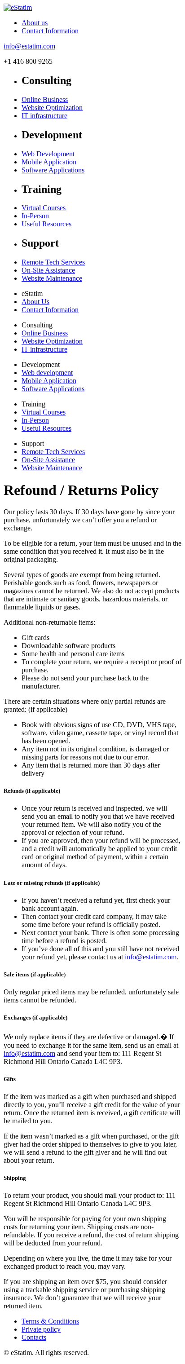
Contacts (34, 1337)
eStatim (32, 293)
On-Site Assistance (48, 270)
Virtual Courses (44, 208)
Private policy (41, 1329)
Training (33, 404)
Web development (47, 372)
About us (35, 22)
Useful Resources (46, 224)
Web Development (48, 154)
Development (41, 364)
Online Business (45, 99)
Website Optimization (52, 107)
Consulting (37, 325)
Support (33, 443)
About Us (35, 301)
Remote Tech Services (53, 262)
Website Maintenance (52, 278)
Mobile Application (49, 162)
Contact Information (50, 31)
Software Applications (53, 170)
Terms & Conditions (50, 1321)
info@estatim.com (29, 46)
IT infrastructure (44, 115)
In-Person (35, 216)
